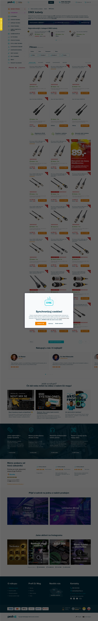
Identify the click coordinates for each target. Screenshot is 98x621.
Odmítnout (50, 323)
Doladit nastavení (59, 323)
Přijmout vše (40, 323)
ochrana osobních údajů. (64, 318)
